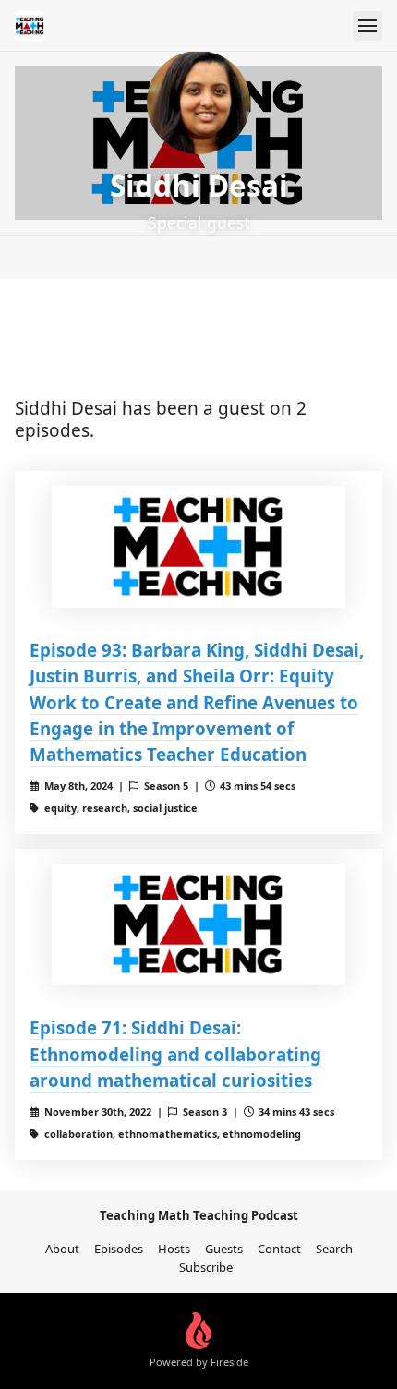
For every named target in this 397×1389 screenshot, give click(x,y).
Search (334, 1248)
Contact (279, 1248)
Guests (224, 1248)
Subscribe (206, 1267)
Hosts (174, 1248)
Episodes (118, 1248)
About (62, 1248)
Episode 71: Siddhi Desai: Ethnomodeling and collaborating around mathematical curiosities (175, 1053)
